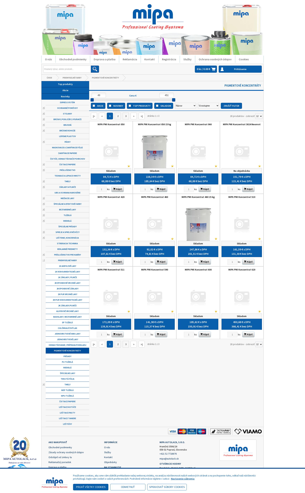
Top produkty (65, 84)
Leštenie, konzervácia (67, 237)
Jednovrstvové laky (67, 339)
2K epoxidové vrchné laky (67, 283)
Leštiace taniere (67, 418)
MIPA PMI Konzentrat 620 (241, 269)
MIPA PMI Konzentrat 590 (154, 269)
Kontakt (149, 59)
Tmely (67, 181)
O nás (48, 59)
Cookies (244, 59)
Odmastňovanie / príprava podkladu (67, 345)
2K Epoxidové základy (67, 288)
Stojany (67, 113)
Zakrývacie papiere (67, 153)
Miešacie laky (67, 198)
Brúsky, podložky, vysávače (67, 119)
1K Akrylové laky (67, 266)
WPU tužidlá (67, 395)
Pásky (67, 142)
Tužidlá (67, 215)
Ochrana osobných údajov (215, 59)
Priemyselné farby (72, 77)
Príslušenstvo (67, 170)
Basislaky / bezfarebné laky (67, 316)
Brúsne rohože (67, 130)
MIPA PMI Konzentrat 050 (111, 124)
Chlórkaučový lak (67, 328)
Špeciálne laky (67, 373)
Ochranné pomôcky (67, 108)
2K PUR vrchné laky (67, 294)
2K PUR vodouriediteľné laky (67, 300)
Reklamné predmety (67, 249)
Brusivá (67, 125)
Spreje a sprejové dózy (67, 232)
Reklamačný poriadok (60, 462)
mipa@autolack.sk (169, 458)
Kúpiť (119, 189)
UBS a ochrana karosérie (67, 192)
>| (142, 116)
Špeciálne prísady (67, 226)
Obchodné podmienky (72, 59)
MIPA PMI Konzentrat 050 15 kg (154, 124)
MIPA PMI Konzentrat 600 (198, 269)
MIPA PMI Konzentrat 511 (111, 269)
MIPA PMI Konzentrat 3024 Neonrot (242, 124)
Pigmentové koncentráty (105, 77)
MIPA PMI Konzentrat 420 (111, 197)
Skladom (165, 105)
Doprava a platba (104, 59)
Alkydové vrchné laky (67, 311)
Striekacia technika (67, 243)
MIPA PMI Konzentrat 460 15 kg (198, 197)
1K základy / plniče (67, 277)
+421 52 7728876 (168, 453)
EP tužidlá (67, 322)
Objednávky (110, 462)
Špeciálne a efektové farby (67, 204)
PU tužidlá (67, 362)
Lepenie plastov (67, 136)
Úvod (49, 77)
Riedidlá (67, 221)
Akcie (65, 90)
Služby (187, 59)
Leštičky (67, 424)
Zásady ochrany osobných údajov (66, 452)
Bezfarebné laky (67, 209)
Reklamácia (130, 59)
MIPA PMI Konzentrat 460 (154, 197)
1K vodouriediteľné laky (67, 271)
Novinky (65, 96)
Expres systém (67, 102)
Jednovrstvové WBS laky (67, 333)
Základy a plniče (67, 187)
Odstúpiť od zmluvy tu (60, 457)
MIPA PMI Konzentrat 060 (198, 124)
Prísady (67, 356)
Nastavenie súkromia (183, 478)
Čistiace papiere (67, 164)
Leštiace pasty (67, 412)
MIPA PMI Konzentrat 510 (241, 197)
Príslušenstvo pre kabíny (67, 254)
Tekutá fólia (67, 379)
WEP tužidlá (67, 390)
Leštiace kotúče (67, 407)
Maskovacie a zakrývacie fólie (67, 147)
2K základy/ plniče (67, 305)
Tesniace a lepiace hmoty (67, 175)
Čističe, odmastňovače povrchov (67, 158)
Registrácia (169, 59)
